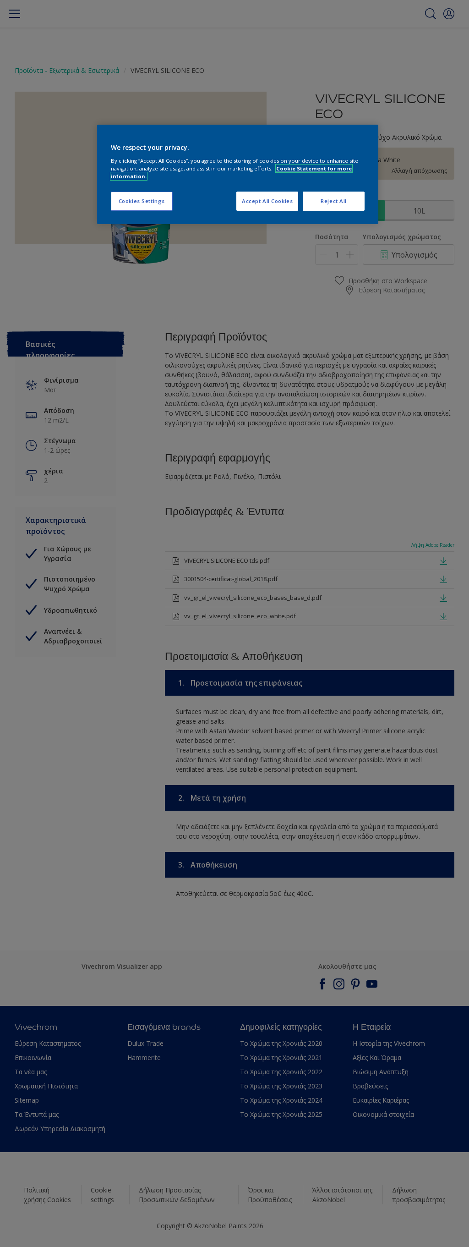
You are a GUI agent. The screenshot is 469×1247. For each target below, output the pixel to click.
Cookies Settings (142, 201)
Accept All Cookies (267, 201)
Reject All (334, 201)
